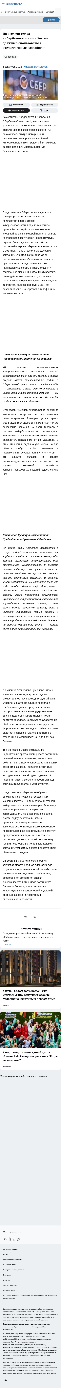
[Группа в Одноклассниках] (10, 1239)
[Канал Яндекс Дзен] (16, 110)
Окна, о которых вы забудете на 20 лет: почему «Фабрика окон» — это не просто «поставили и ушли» (28, 938)
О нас (5, 1254)
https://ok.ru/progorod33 (35, 1344)
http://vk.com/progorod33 (13, 1344)
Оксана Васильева (36, 66)
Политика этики (9, 1265)
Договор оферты (10, 1285)
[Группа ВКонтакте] (16, 105)
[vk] (26, 917)
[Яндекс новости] (44, 105)
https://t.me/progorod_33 (13, 1347)
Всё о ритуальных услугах (13, 12)
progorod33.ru (40, 1327)
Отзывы (6, 1280)
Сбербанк (10, 56)
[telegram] (35, 917)
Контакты (7, 1275)
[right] (58, 12)
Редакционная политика (12, 1259)
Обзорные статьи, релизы (13, 1270)
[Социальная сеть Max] (44, 110)
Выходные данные (10, 1249)
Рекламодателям (35, 12)
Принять (51, 19)
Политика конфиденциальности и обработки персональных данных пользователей (30, 1296)
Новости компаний (10, 1290)
